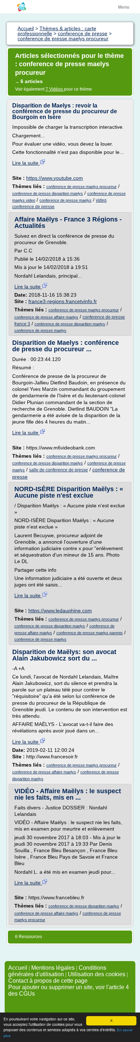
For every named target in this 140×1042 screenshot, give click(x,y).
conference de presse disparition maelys (47, 193)
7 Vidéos (55, 89)
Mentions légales (53, 968)
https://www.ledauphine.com (60, 610)
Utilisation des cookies (96, 974)
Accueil (17, 968)
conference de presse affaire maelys (46, 317)
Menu (123, 7)
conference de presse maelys (65, 200)
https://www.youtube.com (54, 178)
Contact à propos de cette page (48, 981)
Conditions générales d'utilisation (57, 971)
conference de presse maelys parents (89, 633)
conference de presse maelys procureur (81, 186)
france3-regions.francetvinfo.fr (62, 301)
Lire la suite (26, 163)
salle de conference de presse (58, 469)
